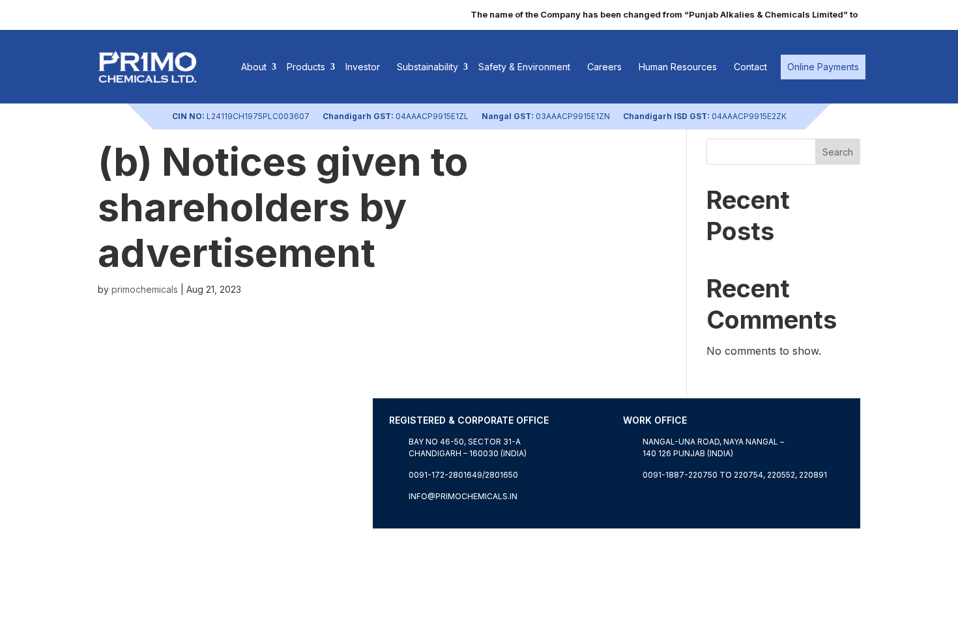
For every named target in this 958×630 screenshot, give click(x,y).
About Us (121, 520)
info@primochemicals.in (463, 496)
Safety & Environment (524, 66)
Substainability (427, 66)
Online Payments (823, 66)
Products (306, 66)
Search (837, 152)
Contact (750, 66)
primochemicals (144, 289)
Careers (604, 66)
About (254, 66)
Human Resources (678, 66)
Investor (362, 66)
